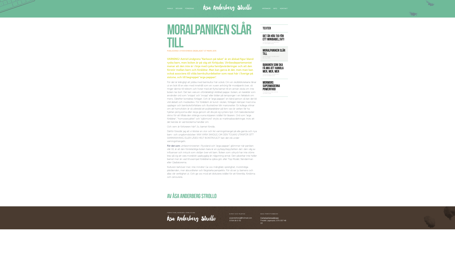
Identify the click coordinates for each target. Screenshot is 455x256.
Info (275, 8)
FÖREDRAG (189, 8)
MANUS (170, 8)
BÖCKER (179, 8)
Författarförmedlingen (269, 218)
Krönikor (266, 8)
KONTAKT (284, 8)
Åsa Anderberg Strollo (227, 8)
